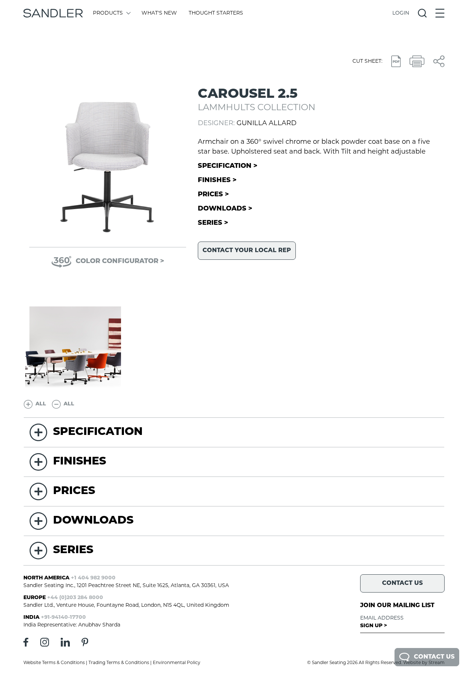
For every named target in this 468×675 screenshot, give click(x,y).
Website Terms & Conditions (54, 663)
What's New (159, 13)
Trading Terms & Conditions (118, 663)
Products (108, 13)
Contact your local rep (247, 251)
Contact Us (434, 657)
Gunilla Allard (267, 123)
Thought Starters (216, 13)
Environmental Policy (176, 663)
